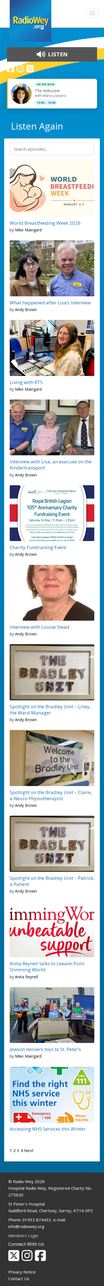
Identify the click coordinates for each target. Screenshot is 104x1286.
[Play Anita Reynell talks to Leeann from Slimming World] (18, 950)
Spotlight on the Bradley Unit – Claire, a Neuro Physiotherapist (51, 795)
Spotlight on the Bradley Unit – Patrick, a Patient (52, 881)
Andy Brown (26, 309)
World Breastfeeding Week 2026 (45, 223)
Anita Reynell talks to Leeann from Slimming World (47, 966)
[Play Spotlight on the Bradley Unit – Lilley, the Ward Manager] (18, 694)
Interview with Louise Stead (39, 627)
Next (29, 1150)
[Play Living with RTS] (18, 369)
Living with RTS (26, 382)
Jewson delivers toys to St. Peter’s (45, 1049)
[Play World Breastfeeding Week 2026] (18, 210)
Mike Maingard (28, 230)
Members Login (23, 1235)
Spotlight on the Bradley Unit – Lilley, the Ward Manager (50, 709)
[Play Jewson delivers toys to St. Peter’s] (18, 1036)
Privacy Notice (22, 1272)
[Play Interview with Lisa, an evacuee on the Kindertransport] (18, 449)
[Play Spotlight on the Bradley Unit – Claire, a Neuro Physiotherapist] (18, 779)
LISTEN (57, 54)
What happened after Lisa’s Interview (50, 302)
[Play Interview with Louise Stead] (18, 614)
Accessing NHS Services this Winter (47, 1129)
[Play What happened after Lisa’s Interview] (18, 290)
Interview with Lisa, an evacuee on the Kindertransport (51, 464)
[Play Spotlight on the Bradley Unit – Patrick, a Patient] (18, 865)
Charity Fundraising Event (38, 547)
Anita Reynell (26, 976)
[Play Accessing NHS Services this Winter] (18, 1116)
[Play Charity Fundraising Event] (18, 534)
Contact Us (18, 1278)
